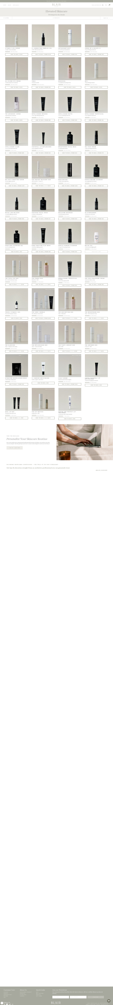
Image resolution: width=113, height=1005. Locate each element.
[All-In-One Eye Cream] (16, 68)
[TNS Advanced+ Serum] (16, 101)
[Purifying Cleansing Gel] (16, 233)
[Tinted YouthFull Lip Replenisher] (96, 365)
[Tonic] (43, 68)
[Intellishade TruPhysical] (96, 101)
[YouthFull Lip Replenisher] (43, 134)
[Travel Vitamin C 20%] (16, 299)
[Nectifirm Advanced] (69, 200)
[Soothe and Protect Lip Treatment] (69, 399)
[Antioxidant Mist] (69, 35)
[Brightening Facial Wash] (69, 134)
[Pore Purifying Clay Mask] (43, 233)
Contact (6, 993)
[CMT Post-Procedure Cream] (96, 266)
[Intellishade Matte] (69, 101)
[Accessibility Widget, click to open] (2, 1003)
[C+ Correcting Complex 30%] (43, 35)
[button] (4, 5)
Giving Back (23, 994)
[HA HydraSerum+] (96, 200)
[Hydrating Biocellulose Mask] (16, 365)
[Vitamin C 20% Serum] (16, 35)
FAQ (5, 997)
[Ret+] (96, 68)
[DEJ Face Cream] (96, 134)
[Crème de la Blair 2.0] (96, 35)
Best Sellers (40, 993)
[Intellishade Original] (43, 101)
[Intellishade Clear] (16, 134)
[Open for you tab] (108, 1000)
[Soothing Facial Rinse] (43, 200)
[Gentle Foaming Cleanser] (69, 233)
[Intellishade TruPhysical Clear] (69, 266)
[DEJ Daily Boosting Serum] (16, 167)
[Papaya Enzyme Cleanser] (96, 167)
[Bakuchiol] (69, 68)
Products (22, 993)
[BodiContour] (69, 167)
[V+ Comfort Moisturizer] (43, 365)
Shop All (38, 994)
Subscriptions (8, 994)
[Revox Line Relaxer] (16, 200)
